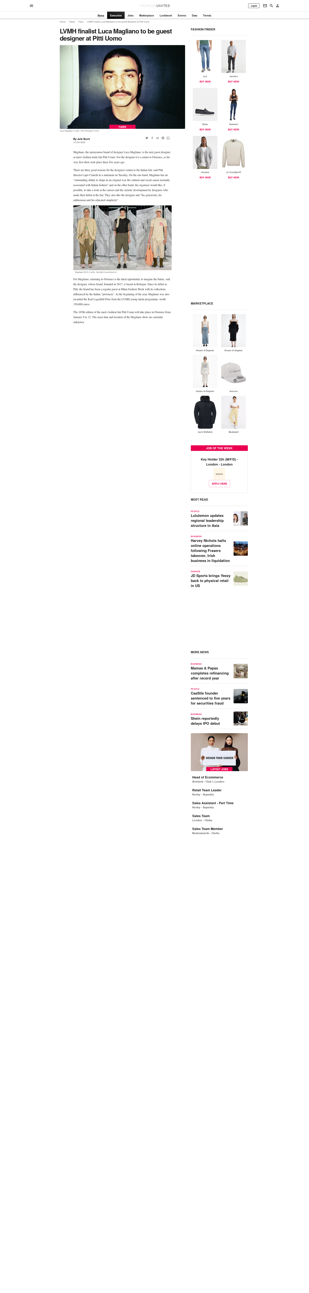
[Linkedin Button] (157, 138)
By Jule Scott (81, 139)
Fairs (81, 21)
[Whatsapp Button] (168, 138)
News (72, 21)
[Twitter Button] (146, 138)
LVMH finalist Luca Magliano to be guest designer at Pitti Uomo (118, 21)
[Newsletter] (265, 6)
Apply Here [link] (219, 483)
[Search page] (271, 6)
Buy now (205, 81)
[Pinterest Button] (163, 138)
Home (63, 21)
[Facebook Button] (152, 138)
